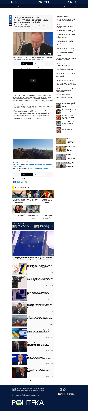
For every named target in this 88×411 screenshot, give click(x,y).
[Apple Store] (61, 394)
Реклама (31, 397)
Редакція (26, 397)
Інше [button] (74, 6)
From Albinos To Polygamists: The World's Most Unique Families (68, 123)
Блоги (37, 6)
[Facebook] (10, 16)
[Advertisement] (33, 129)
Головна (14, 6)
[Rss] (68, 2)
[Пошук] (76, 2)
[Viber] (10, 22)
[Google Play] (71, 394)
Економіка (25, 6)
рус (17, 2)
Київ (51, 6)
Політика (31, 6)
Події (64, 6)
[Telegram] (71, 2)
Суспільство (58, 6)
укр (13, 2)
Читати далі (33, 380)
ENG (69, 6)
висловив (45, 57)
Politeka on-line (44, 6)
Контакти (36, 397)
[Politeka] (44, 2)
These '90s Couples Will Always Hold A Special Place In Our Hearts (68, 117)
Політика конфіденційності (17, 397)
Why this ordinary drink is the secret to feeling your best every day (68, 105)
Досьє (19, 6)
